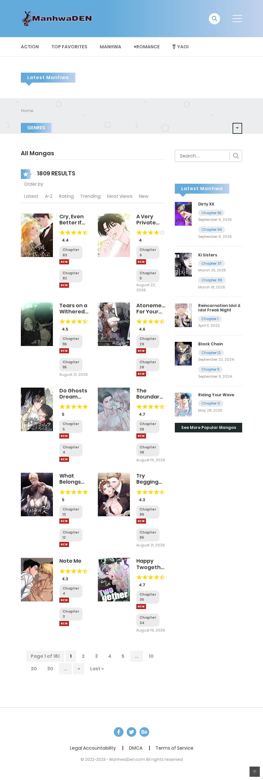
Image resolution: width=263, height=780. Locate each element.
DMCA (135, 748)
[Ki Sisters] (183, 264)
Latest (31, 196)
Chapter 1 (209, 318)
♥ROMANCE (147, 47)
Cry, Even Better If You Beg (71, 222)
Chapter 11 (210, 369)
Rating (66, 196)
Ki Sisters (207, 255)
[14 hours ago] (141, 435)
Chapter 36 (211, 280)
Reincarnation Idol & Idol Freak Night (219, 308)
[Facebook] (118, 732)
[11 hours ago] (64, 521)
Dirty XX (206, 204)
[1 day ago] (64, 350)
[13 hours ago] (141, 606)
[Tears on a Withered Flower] (37, 324)
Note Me (70, 561)
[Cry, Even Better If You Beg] (37, 235)
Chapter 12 (211, 352)
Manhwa (110, 47)
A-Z (49, 196)
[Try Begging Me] (114, 494)
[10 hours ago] (141, 521)
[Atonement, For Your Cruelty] (114, 324)
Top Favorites (69, 47)
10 (151, 656)
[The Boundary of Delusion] (114, 409)
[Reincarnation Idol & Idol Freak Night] (183, 315)
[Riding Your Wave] (183, 404)
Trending (90, 196)
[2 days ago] (141, 350)
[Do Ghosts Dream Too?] (37, 409)
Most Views (119, 196)
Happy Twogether (151, 564)
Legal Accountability (93, 748)
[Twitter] (131, 732)
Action (30, 47)
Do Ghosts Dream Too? (73, 396)
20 (34, 668)
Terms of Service (174, 748)
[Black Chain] (183, 353)
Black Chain (210, 344)
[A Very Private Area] (114, 235)
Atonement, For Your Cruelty (152, 311)
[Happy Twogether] (114, 579)
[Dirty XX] (183, 213)
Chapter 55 (211, 212)
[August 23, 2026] (64, 459)
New (143, 196)
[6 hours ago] (64, 261)
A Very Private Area (146, 222)
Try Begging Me (147, 482)
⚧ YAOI (180, 47)
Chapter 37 (211, 263)
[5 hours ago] (141, 261)
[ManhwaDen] (58, 18)
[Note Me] (37, 579)
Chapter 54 (211, 229)
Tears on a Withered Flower (73, 311)
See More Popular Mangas (208, 427)
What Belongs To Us (70, 482)
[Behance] (144, 732)
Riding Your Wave (216, 395)
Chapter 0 (210, 403)
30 (50, 668)
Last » (97, 668)
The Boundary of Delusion (149, 400)
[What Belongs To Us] (37, 494)
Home (27, 110)
